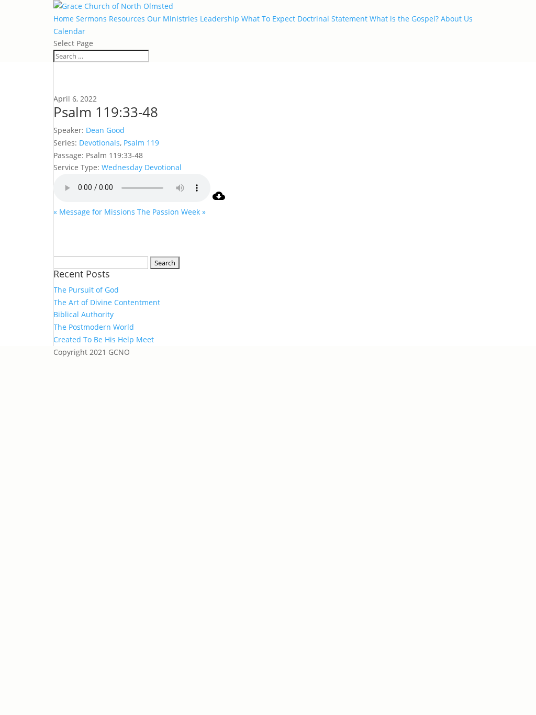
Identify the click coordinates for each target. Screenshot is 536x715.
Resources (127, 19)
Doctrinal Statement (332, 19)
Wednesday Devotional (142, 167)
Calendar (69, 31)
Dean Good (105, 130)
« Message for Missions (94, 212)
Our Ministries (172, 19)
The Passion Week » (171, 212)
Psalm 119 (141, 143)
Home (63, 19)
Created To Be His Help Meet (103, 339)
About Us (457, 19)
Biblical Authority (83, 314)
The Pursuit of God (86, 290)
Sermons (91, 19)
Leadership (219, 19)
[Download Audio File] (219, 199)
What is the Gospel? (404, 19)
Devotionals (99, 143)
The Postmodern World (93, 327)
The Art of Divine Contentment (106, 302)
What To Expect (268, 19)
